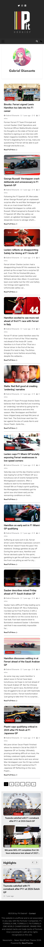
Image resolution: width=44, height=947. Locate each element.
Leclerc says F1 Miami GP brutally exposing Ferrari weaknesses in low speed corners (21, 457)
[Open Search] (37, 41)
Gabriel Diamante (12, 115)
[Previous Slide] (33, 862)
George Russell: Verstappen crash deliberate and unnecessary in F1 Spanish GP (21, 182)
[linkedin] (25, 5)
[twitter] (19, 5)
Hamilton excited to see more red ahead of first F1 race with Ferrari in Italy (21, 321)
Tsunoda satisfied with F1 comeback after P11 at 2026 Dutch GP (21, 889)
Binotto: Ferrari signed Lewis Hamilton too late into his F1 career (19, 107)
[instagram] (22, 5)
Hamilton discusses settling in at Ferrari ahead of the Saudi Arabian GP (22, 661)
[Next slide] (36, 862)
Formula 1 (10, 98)
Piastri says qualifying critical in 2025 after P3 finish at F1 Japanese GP (20, 730)
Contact (32, 913)
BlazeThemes (27, 943)
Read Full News (10, 149)
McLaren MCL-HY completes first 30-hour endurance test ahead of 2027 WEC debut (22, 853)
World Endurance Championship (25, 846)
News (18, 98)
